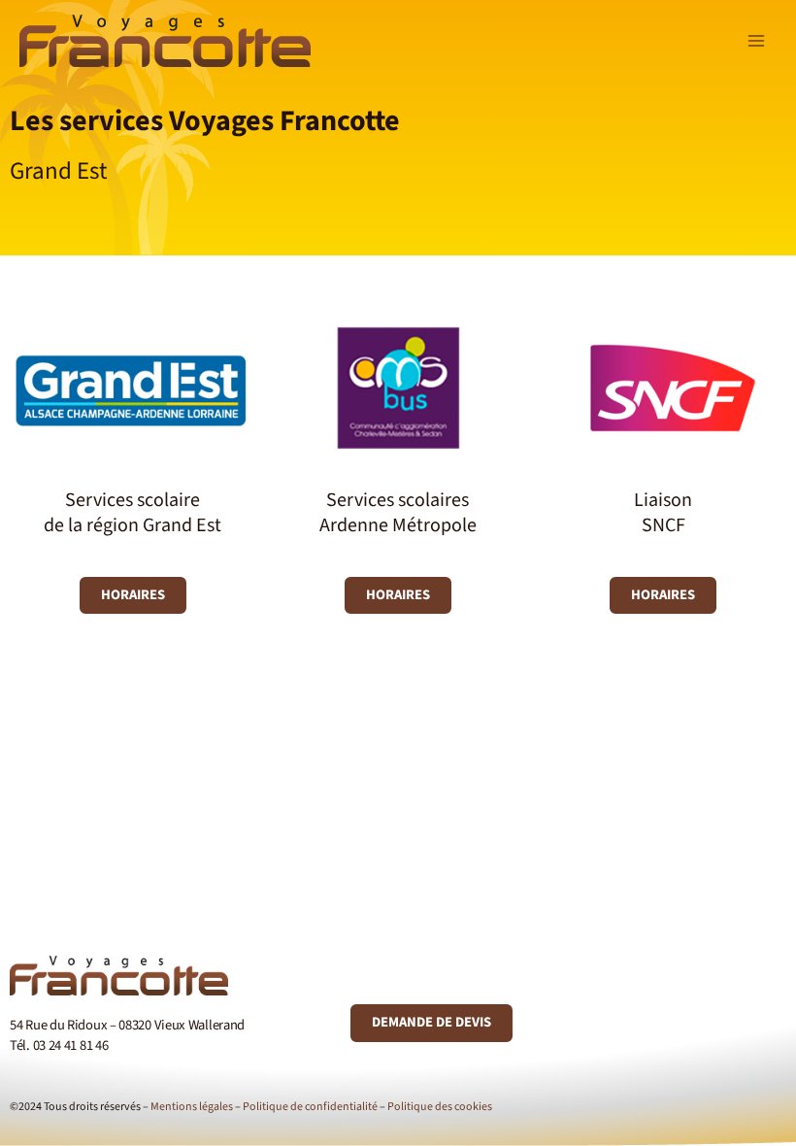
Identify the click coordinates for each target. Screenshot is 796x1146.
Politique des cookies (439, 1106)
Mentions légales (191, 1106)
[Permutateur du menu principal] (756, 40)
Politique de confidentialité (310, 1106)
